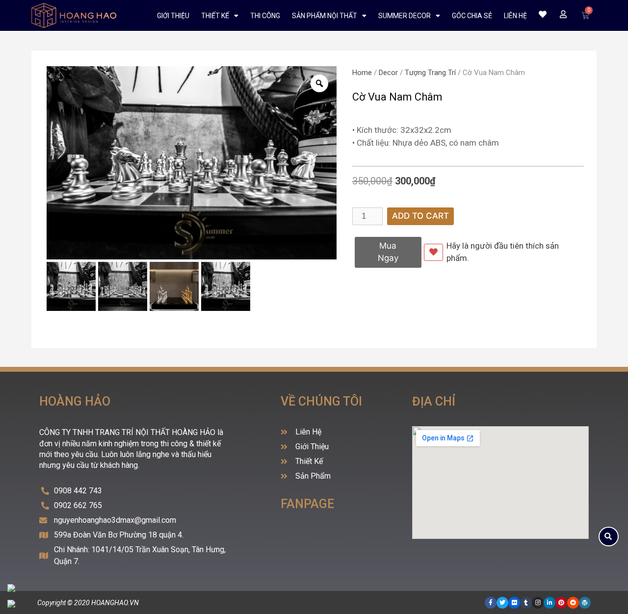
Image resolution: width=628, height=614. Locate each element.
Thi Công (265, 16)
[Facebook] (491, 603)
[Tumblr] (526, 603)
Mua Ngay (388, 252)
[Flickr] (514, 603)
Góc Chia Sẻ (472, 16)
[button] (609, 536)
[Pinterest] (561, 603)
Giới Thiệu (173, 16)
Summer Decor (404, 16)
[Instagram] (538, 603)
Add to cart (420, 216)
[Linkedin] (549, 603)
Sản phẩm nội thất (324, 16)
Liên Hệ (515, 16)
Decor (388, 72)
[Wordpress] (585, 603)
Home (362, 72)
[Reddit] (573, 603)
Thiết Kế (215, 16)
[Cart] (585, 15)
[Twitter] (502, 603)
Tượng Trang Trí (430, 72)
